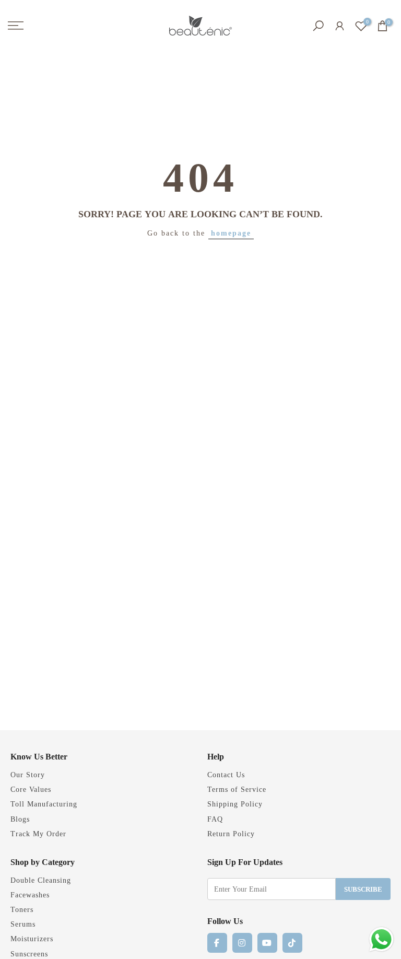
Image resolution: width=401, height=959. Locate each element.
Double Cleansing (40, 880)
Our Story (27, 774)
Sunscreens (29, 953)
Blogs (20, 819)
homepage (231, 233)
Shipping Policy (235, 804)
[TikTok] (292, 943)
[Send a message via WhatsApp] (381, 939)
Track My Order (38, 833)
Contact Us (226, 774)
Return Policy (231, 833)
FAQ (215, 819)
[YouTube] (267, 943)
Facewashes (30, 894)
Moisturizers (31, 938)
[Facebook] (217, 943)
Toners (21, 909)
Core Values (30, 789)
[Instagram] (242, 943)
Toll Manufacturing (43, 804)
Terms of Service (236, 789)
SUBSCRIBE (363, 889)
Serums (23, 924)
